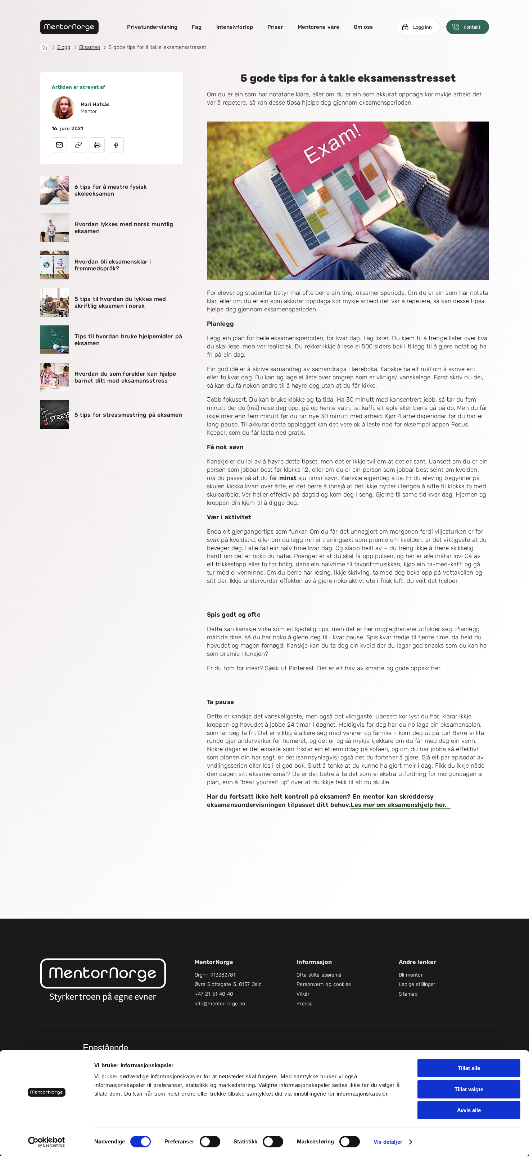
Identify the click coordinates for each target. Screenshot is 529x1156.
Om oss (363, 27)
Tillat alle (469, 1068)
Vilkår (303, 994)
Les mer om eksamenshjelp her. (400, 804)
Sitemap (408, 994)
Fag (197, 27)
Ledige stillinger (417, 984)
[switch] (210, 1141)
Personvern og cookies (324, 984)
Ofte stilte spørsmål (320, 975)
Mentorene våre (318, 27)
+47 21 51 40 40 (214, 994)
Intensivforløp (234, 27)
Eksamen (89, 47)
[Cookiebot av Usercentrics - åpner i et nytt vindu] (46, 1142)
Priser (275, 27)
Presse (305, 1004)
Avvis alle (469, 1110)
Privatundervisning (152, 27)
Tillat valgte (469, 1089)
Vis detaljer (388, 1142)
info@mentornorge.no (220, 1004)
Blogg (64, 47)
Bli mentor (411, 975)
